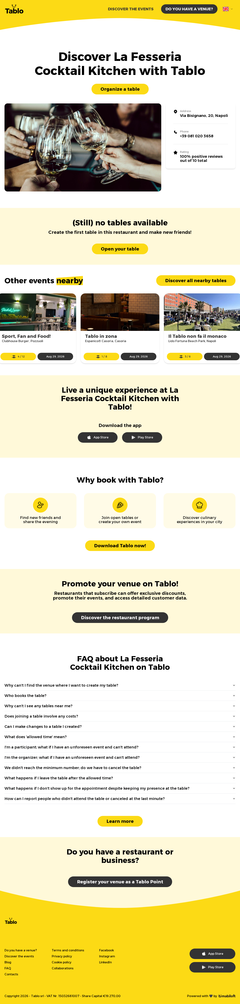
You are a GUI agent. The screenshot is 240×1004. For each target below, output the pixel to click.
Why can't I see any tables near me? (38, 706)
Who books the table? (25, 695)
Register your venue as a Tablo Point (120, 881)
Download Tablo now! (120, 545)
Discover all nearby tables (195, 280)
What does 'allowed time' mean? (35, 737)
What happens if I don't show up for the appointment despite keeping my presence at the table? (96, 788)
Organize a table (120, 89)
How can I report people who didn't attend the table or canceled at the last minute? (84, 798)
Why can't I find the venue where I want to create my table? (61, 685)
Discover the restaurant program (120, 617)
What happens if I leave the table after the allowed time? (58, 778)
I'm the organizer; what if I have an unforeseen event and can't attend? (72, 757)
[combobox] (228, 9)
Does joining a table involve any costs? (41, 716)
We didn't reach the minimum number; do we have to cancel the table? (72, 768)
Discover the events (131, 9)
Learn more (120, 821)
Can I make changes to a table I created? (43, 726)
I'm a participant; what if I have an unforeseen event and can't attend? (71, 747)
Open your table (120, 249)
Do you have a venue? (189, 9)
